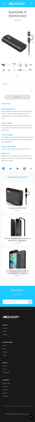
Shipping (5, 390)
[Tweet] (10, 168)
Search (4, 345)
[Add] (31, 168)
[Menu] (31, 3)
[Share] (3, 168)
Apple (4, 348)
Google (4, 355)
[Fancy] (24, 168)
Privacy (4, 369)
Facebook (5, 328)
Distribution (6, 396)
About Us (5, 366)
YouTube (5, 334)
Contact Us (5, 386)
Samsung (5, 352)
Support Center (6, 383)
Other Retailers (6, 372)
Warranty (5, 393)
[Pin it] (17, 168)
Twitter (4, 331)
